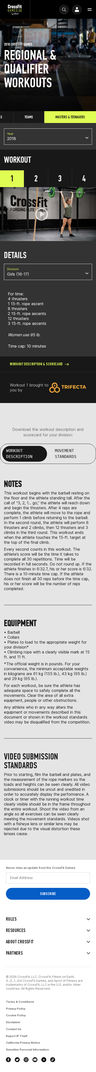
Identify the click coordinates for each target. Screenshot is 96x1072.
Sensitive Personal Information (27, 1049)
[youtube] (34, 1060)
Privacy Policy (15, 1008)
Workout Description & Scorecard (36, 364)
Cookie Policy (16, 1015)
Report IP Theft (16, 1036)
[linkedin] (43, 1060)
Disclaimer (13, 1022)
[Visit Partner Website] (67, 387)
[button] (90, 10)
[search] (64, 10)
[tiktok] (52, 1060)
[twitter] (17, 1060)
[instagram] (26, 1060)
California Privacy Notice (23, 1042)
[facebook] (8, 1060)
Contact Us (13, 1029)
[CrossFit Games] (15, 9)
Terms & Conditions (20, 1001)
